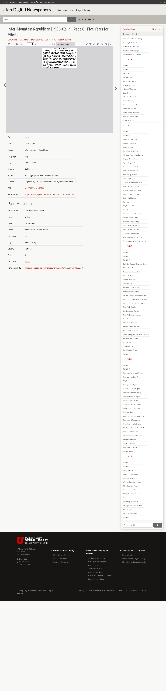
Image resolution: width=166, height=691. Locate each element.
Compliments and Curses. (132, 105)
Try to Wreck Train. (130, 178)
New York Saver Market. (132, 315)
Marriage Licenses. (130, 478)
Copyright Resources (61, 562)
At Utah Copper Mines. (131, 287)
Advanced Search (86, 19)
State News (127, 210)
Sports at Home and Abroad (133, 373)
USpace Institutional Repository (100, 575)
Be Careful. (127, 73)
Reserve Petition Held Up (132, 393)
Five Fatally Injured (130, 174)
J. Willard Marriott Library (26, 549)
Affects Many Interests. (131, 327)
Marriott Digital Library (96, 558)
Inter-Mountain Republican (73, 10)
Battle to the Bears (130, 513)
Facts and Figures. (129, 109)
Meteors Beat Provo (130, 400)
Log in (162, 2)
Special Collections (60, 558)
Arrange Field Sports (130, 385)
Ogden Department (130, 139)
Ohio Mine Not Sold (130, 323)
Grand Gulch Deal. (129, 280)
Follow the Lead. (129, 85)
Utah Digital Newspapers (97, 561)
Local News (127, 93)
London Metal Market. (131, 311)
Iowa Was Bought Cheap (132, 424)
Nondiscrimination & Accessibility (102, 591)
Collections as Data (95, 568)
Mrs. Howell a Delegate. (131, 396)
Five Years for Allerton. (131, 498)
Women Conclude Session (132, 436)
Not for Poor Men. (129, 143)
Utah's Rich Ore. (129, 276)
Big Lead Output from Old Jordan (135, 299)
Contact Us (24, 2)
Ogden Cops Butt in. (130, 163)
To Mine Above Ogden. (131, 233)
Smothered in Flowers (131, 225)
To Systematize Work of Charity (134, 241)
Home (5, 2)
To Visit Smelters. (129, 443)
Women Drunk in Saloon (132, 482)
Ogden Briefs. (128, 147)
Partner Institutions (129, 555)
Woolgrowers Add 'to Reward (133, 237)
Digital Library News (95, 572)
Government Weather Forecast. (134, 416)
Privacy (81, 591)
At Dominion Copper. (130, 338)
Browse (13, 2)
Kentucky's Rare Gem (131, 432)
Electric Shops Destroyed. (132, 190)
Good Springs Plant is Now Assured (135, 334)
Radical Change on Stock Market (134, 295)
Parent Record (64, 39)
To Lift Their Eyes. (129, 101)
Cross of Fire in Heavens (132, 229)
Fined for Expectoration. (131, 474)
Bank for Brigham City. (131, 221)
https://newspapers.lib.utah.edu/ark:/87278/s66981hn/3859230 (54, 267)
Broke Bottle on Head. (131, 194)
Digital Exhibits (93, 565)
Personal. (126, 202)
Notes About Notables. (131, 112)
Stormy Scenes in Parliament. (133, 182)
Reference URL (36, 39)
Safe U (121, 591)
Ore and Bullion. (129, 283)
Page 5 (129, 125)
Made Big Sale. (128, 268)
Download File (14, 39)
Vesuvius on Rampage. (131, 50)
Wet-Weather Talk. (130, 97)
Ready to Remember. (130, 116)
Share (25, 39)
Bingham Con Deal (130, 447)
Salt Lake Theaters (130, 440)
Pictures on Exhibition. (131, 47)
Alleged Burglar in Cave (131, 494)
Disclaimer (133, 591)
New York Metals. (129, 307)
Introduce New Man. (130, 151)
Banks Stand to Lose (130, 490)
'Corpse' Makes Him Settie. (133, 155)
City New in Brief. (129, 206)
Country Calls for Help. (131, 43)
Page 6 (129, 246)
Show (27, 261)
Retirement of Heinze (131, 330)
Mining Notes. (128, 451)
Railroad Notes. (128, 412)
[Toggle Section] (123, 59)
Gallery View (50, 39)
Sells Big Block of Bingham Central (135, 264)
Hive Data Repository (96, 579)
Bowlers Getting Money (131, 408)
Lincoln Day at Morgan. (131, 218)
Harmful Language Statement (44, 2)
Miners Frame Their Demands (134, 303)
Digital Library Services (61, 555)
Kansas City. (127, 509)
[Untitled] (126, 65)
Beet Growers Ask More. (132, 167)
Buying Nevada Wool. (131, 159)
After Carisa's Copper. (131, 291)
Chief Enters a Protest (131, 486)
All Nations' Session (130, 470)
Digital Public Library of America (134, 562)
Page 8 (129, 456)
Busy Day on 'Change (131, 350)
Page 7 (129, 359)
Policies (144, 591)
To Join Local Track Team (132, 404)
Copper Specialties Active (132, 272)
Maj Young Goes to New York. (133, 428)
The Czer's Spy (128, 120)
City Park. (126, 381)
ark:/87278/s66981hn (34, 188)
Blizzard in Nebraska (130, 171)
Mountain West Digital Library (133, 558)
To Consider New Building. (132, 39)
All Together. (127, 77)
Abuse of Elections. (130, 89)
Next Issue (157, 29)
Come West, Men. (129, 81)
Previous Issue (129, 29)
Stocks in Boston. (129, 346)
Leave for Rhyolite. (129, 198)
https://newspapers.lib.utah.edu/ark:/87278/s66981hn (49, 194)
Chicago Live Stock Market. (133, 505)
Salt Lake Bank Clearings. (132, 54)
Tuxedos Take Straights (131, 389)
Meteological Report (130, 502)
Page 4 (129, 59)
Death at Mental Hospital (132, 214)
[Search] (71, 19)
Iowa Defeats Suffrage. (131, 186)
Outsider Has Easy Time (131, 377)
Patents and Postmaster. (132, 420)
